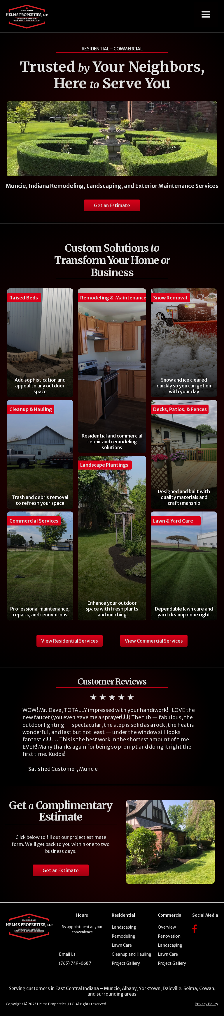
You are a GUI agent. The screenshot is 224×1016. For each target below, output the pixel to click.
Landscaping (124, 927)
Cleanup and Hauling (131, 954)
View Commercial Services (154, 641)
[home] (27, 17)
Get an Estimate (112, 205)
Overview (167, 927)
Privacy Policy (206, 1004)
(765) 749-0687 (75, 963)
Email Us (67, 954)
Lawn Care (122, 945)
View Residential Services (69, 641)
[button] (206, 14)
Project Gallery (126, 963)
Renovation (169, 936)
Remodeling (123, 936)
